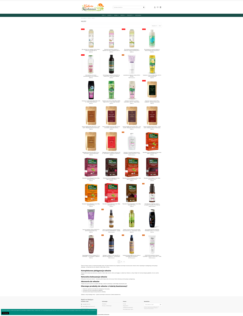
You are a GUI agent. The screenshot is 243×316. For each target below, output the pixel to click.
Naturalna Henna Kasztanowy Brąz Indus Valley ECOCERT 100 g (132, 179)
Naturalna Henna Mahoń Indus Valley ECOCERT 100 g (152, 179)
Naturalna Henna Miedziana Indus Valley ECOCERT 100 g (91, 204)
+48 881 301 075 (86, 304)
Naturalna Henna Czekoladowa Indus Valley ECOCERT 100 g (111, 179)
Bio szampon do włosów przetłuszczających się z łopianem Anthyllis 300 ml (90, 76)
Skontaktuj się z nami (128, 309)
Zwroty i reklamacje (106, 305)
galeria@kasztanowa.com (89, 306)
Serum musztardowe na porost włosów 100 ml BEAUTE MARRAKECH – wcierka (111, 230)
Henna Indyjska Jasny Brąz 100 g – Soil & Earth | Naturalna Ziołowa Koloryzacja (91, 127)
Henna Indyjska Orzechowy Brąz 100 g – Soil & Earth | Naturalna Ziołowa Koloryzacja (111, 127)
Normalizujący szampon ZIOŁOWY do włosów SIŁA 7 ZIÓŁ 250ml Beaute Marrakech (111, 76)
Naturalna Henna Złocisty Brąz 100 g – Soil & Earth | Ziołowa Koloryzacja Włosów (90, 153)
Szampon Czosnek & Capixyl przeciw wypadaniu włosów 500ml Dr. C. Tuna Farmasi (131, 153)
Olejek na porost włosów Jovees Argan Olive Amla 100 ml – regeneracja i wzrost (132, 230)
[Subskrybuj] (160, 304)
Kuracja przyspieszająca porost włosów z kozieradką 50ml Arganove (132, 256)
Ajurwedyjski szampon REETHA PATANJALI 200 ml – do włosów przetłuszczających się (152, 230)
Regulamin (125, 305)
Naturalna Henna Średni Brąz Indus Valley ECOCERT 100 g (132, 204)
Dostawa (104, 303)
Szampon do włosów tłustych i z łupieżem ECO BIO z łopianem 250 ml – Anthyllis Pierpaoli (111, 50)
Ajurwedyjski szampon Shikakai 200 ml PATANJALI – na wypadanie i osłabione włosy (90, 256)
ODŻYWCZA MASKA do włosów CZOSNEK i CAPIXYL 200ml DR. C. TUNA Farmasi (152, 256)
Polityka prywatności (128, 307)
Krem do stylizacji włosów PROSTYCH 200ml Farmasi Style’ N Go (91, 230)
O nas (124, 303)
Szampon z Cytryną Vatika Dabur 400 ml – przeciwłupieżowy (152, 76)
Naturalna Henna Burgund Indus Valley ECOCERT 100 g (91, 179)
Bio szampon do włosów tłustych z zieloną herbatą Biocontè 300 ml (152, 50)
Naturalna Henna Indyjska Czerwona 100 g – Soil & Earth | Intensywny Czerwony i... (111, 153)
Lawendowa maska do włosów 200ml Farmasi (131, 76)
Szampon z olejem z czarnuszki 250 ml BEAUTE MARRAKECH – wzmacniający (111, 256)
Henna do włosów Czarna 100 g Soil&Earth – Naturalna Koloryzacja (152, 101)
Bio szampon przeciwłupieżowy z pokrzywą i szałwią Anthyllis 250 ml (131, 50)
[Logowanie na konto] (155, 7)
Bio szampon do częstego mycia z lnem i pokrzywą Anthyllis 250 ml (91, 50)
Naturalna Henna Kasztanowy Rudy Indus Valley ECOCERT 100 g (152, 153)
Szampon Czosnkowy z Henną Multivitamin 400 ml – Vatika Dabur (131, 101)
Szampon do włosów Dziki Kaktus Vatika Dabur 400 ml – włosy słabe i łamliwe (111, 101)
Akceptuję (5, 313)
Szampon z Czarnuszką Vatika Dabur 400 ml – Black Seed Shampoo (91, 101)
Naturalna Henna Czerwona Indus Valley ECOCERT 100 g (111, 204)
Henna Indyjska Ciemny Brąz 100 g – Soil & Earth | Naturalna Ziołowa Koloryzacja (132, 127)
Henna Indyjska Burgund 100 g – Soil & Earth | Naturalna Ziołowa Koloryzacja (152, 127)
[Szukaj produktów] (143, 7)
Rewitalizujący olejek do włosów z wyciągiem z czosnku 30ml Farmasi (152, 204)
